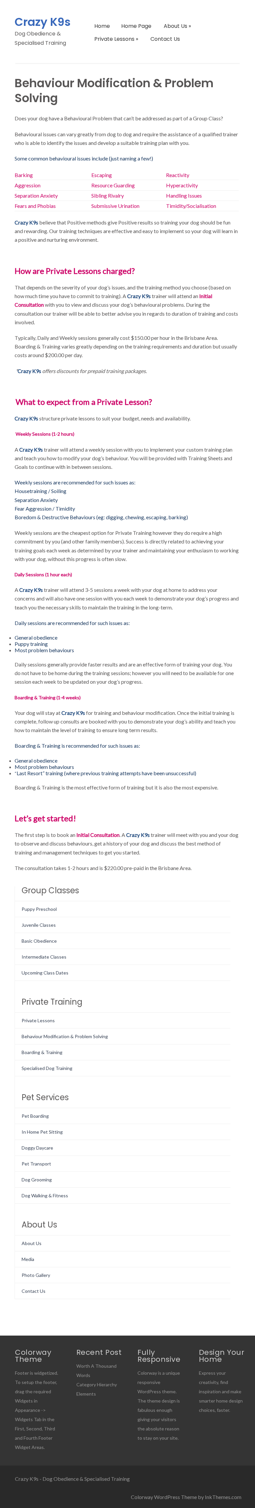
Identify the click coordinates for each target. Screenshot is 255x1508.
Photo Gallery (36, 1275)
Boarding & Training (42, 1052)
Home (102, 26)
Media (28, 1259)
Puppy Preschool (39, 909)
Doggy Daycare (37, 1148)
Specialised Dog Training (47, 1068)
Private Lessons (116, 39)
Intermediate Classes (44, 957)
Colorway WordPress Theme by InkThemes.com (186, 1497)
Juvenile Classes (39, 925)
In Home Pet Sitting (42, 1132)
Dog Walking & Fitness (45, 1195)
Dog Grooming (37, 1179)
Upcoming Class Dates (45, 972)
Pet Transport (36, 1163)
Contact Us (165, 39)
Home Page (136, 26)
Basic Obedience (39, 941)
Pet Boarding (35, 1116)
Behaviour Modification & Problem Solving (65, 1036)
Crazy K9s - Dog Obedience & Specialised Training (72, 1479)
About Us (177, 26)
